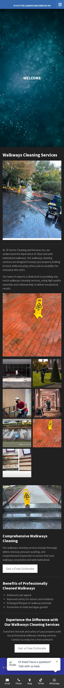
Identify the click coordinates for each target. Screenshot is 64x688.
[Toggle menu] (60, 4)
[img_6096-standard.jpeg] (17, 433)
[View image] (17, 373)
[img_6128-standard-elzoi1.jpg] (47, 433)
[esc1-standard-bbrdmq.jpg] (17, 463)
